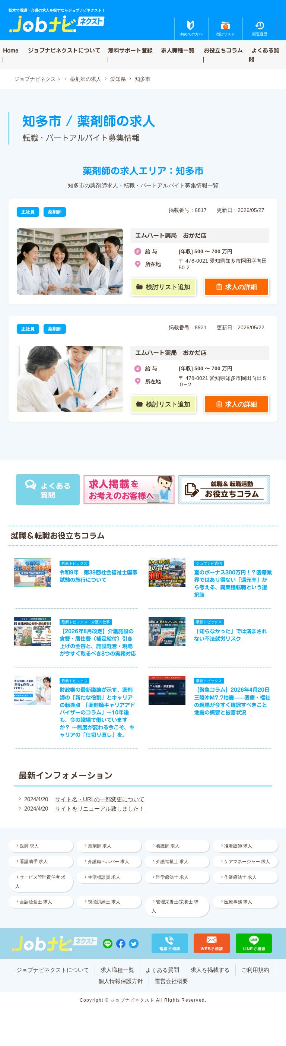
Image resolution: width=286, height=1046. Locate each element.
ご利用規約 (255, 970)
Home (10, 50)
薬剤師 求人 (99, 846)
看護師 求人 (167, 846)
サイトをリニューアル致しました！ (99, 808)
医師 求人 (29, 846)
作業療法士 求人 (240, 877)
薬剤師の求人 (85, 79)
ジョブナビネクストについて (64, 50)
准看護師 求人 (238, 846)
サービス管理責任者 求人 (40, 882)
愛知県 (118, 79)
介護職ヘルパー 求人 (108, 861)
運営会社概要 (171, 981)
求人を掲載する (210, 970)
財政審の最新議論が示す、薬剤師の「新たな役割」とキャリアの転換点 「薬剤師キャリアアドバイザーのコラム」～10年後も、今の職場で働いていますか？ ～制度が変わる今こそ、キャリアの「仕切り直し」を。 (97, 712)
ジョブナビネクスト (37, 79)
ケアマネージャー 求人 (247, 861)
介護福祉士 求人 (172, 861)
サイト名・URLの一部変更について (99, 799)
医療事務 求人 (238, 901)
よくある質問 (264, 54)
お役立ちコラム (223, 50)
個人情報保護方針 (120, 981)
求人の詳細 (241, 286)
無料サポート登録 (130, 50)
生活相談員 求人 (104, 877)
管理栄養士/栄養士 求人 (175, 906)
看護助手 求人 (34, 861)
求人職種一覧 (177, 50)
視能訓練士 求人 (104, 901)
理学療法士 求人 (172, 877)
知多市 (142, 79)
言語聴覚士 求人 (36, 901)
